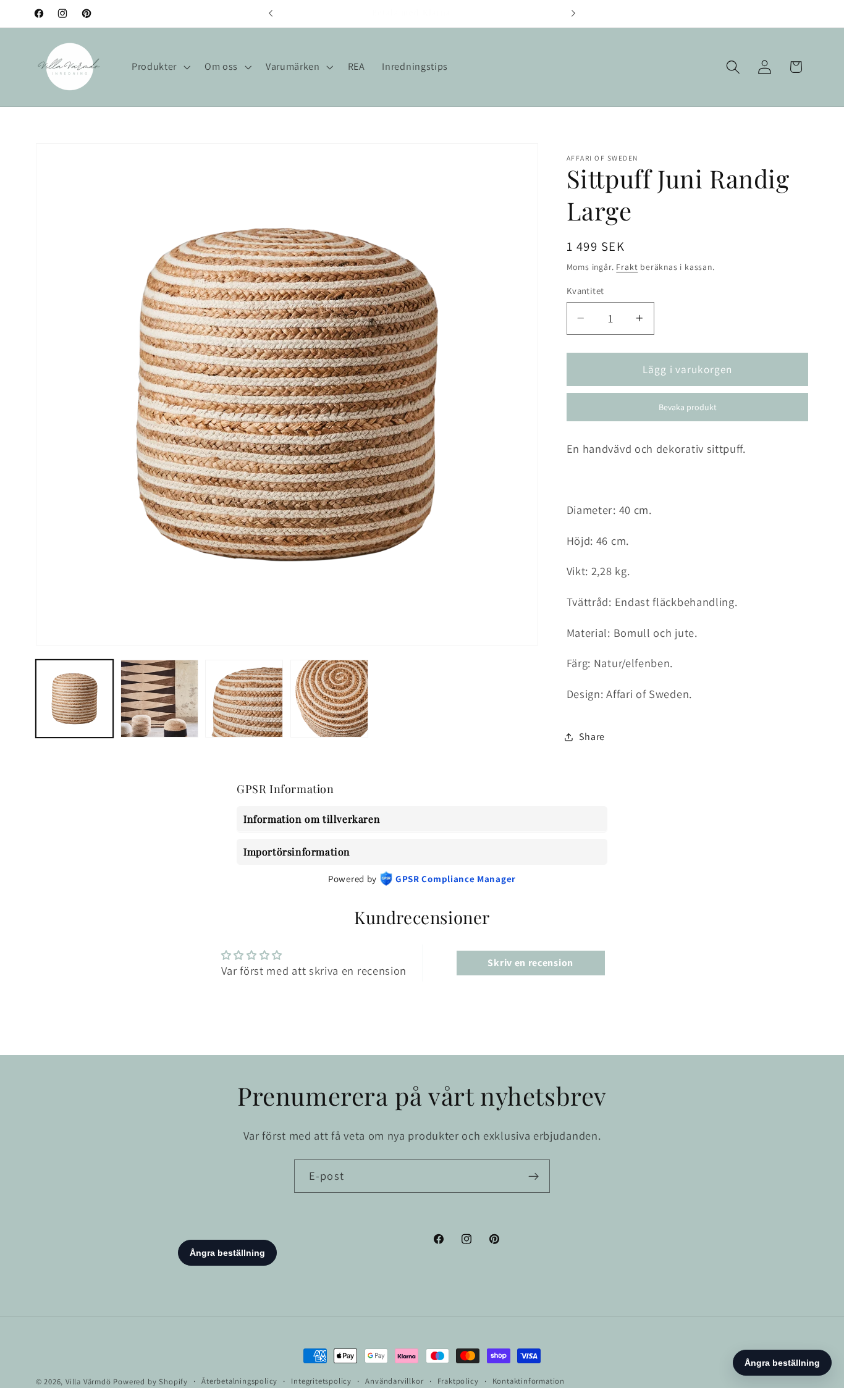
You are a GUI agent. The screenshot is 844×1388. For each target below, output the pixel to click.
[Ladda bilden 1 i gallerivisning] (75, 699)
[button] (159, 67)
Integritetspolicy (321, 1381)
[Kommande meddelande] (573, 13)
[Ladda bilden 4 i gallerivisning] (329, 699)
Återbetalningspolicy (239, 1381)
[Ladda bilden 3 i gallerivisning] (244, 699)
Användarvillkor (394, 1381)
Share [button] (592, 736)
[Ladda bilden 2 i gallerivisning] (159, 699)
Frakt (627, 266)
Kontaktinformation (528, 1381)
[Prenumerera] (533, 1176)
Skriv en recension (530, 962)
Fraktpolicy (458, 1381)
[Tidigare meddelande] (270, 13)
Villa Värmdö (88, 1381)
